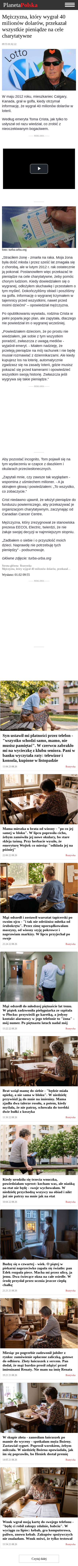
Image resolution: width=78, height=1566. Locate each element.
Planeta (20, 5)
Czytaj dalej (39, 1558)
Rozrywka (70, 766)
